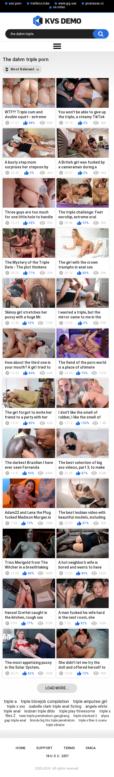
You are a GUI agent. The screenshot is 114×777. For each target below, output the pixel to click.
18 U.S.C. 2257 (57, 756)
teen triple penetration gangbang (44, 716)
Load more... (57, 688)
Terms (69, 748)
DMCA (91, 748)
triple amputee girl (90, 701)
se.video (59, 7)
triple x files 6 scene (93, 720)
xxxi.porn (15, 3)
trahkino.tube (39, 3)
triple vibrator (55, 725)
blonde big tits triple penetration (52, 720)
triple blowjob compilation (45, 701)
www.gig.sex (67, 3)
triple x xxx (16, 706)
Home (20, 748)
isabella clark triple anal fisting (55, 706)
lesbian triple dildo (39, 711)
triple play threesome (77, 711)
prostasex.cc (94, 3)
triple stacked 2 (85, 716)
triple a (10, 701)
